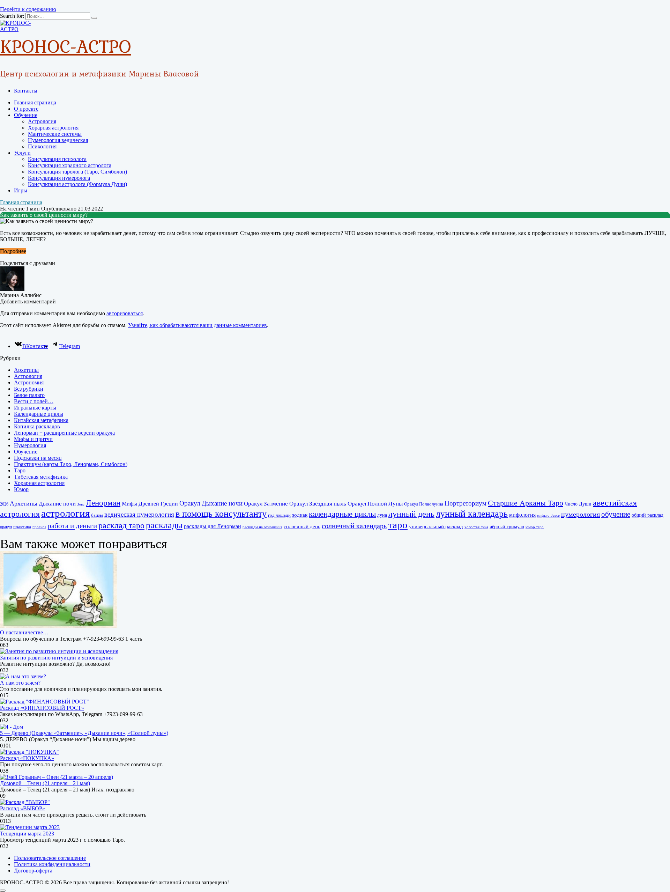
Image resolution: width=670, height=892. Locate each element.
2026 (4, 504)
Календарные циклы (38, 414)
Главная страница (35, 102)
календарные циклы (342, 513)
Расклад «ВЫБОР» (22, 808)
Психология (42, 146)
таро (398, 524)
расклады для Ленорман (212, 526)
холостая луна (476, 527)
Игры (20, 190)
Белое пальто (29, 395)
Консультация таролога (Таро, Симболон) (77, 172)
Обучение (25, 115)
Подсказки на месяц (38, 458)
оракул (6, 526)
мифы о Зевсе (548, 515)
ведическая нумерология (139, 514)
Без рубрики (28, 389)
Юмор (21, 489)
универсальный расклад (436, 526)
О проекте (26, 109)
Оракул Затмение (266, 503)
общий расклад (647, 515)
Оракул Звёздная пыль (317, 503)
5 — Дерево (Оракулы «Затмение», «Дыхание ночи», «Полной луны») (84, 733)
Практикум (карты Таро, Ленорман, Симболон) (70, 464)
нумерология (580, 514)
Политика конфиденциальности (52, 864)
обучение (615, 514)
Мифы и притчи (33, 439)
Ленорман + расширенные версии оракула (64, 433)
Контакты (25, 91)
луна (382, 515)
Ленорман (103, 502)
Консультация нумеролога (59, 178)
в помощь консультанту (221, 514)
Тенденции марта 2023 (27, 833)
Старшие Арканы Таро (525, 503)
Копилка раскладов (37, 426)
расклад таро (121, 525)
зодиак (299, 515)
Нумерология (30, 445)
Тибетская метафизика (41, 477)
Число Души (578, 504)
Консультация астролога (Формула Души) (77, 184)
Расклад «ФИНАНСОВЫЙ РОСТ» (42, 708)
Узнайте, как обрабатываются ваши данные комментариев (197, 325)
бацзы (97, 515)
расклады (164, 525)
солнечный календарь (354, 526)
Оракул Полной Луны (375, 503)
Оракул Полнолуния (423, 504)
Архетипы (26, 370)
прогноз (39, 527)
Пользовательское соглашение (50, 858)
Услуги (22, 153)
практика (22, 526)
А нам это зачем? (20, 683)
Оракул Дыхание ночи (211, 503)
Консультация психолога (57, 159)
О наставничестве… (24, 632)
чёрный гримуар (507, 526)
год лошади (279, 515)
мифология (522, 515)
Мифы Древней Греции (150, 504)
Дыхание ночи (57, 503)
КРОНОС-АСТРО (65, 46)
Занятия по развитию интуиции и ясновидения (56, 658)
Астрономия (29, 382)
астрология (65, 513)
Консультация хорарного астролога (69, 165)
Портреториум (465, 503)
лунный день (411, 513)
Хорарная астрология (53, 128)
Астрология (42, 121)
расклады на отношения (262, 527)
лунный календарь (472, 514)
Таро (19, 470)
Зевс (80, 504)
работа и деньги (72, 526)
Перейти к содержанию (28, 9)
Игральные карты (35, 408)
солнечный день (302, 526)
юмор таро (535, 527)
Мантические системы (55, 134)
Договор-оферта (33, 870)
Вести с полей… (33, 401)
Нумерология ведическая (58, 140)
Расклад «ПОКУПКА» (27, 758)
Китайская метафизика (41, 420)
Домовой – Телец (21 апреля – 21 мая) (45, 783)
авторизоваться (124, 313)
